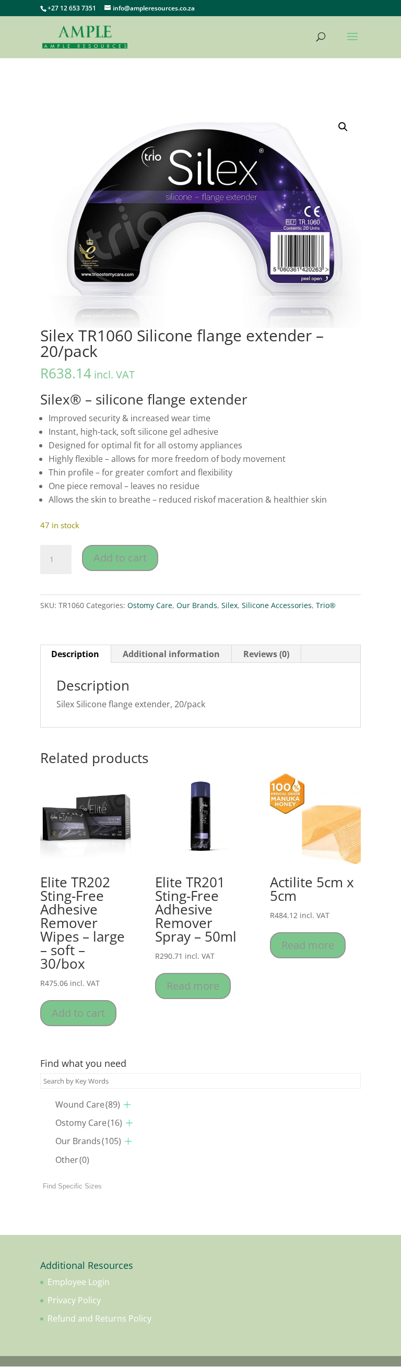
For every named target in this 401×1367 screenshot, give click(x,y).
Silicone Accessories (277, 605)
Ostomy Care (149, 605)
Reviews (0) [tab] (266, 654)
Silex (229, 605)
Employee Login (79, 1282)
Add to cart (120, 558)
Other (72, 1160)
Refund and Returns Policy (99, 1318)
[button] (343, 126)
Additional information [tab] (171, 654)
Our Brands (196, 605)
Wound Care (87, 1104)
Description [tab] (75, 654)
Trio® (326, 605)
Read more (193, 986)
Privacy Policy (74, 1300)
